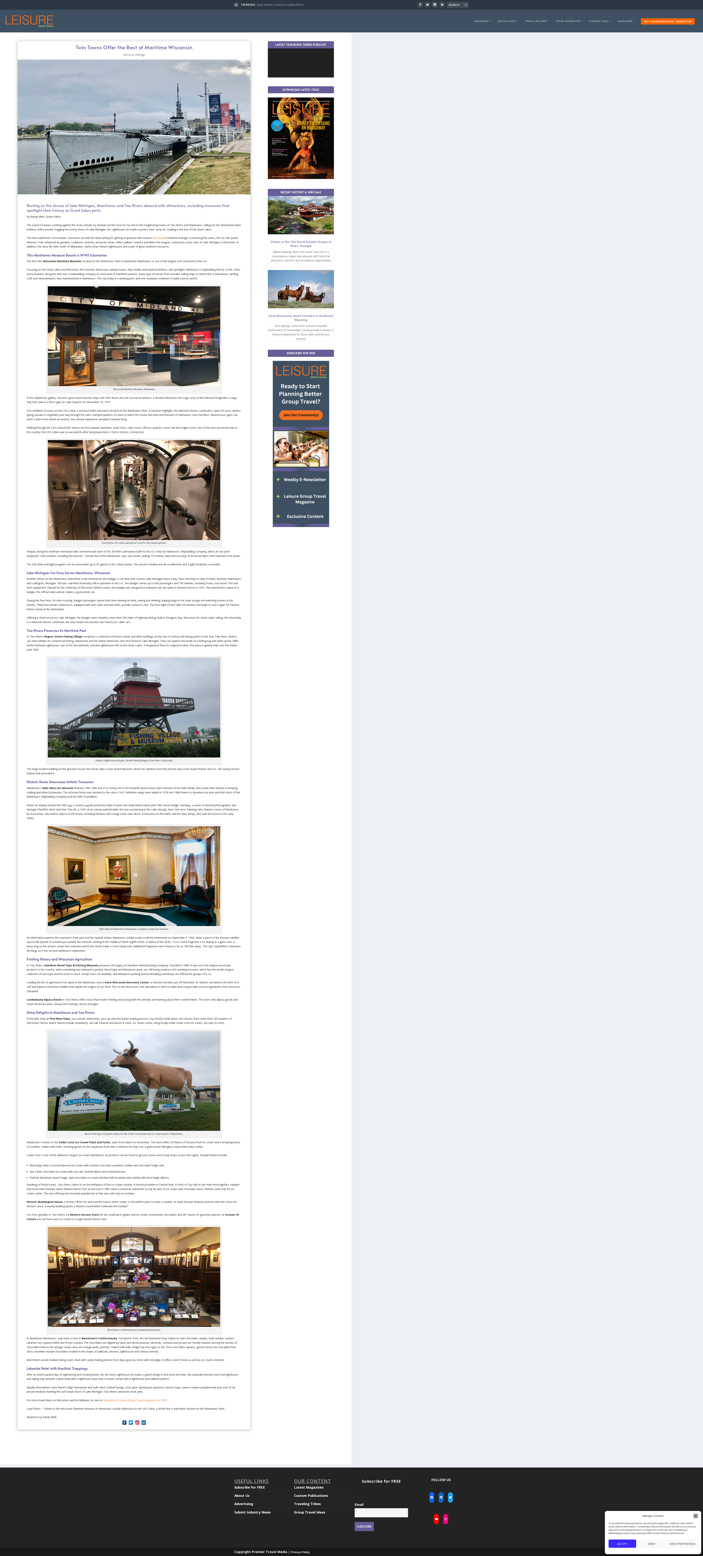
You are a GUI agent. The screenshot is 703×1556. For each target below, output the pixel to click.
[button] (696, 1516)
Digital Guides (506, 21)
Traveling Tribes (307, 1504)
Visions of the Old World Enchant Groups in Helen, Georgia (301, 244)
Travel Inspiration (568, 21)
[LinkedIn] (143, 1422)
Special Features (536, 21)
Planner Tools (599, 21)
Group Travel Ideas (309, 1512)
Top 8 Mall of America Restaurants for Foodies (285, 4)
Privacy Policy (300, 1552)
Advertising (243, 1504)
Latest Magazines (308, 1487)
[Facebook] (124, 1422)
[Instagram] (137, 1422)
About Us (242, 1495)
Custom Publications (311, 1495)
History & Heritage (134, 54)
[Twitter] (131, 1422)
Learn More (624, 21)
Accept (622, 1544)
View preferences (682, 1544)
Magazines (481, 21)
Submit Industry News (252, 1512)
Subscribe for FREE (249, 1487)
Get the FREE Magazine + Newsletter (667, 21)
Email (359, 1504)
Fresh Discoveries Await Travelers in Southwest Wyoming (301, 318)
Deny (651, 1544)
